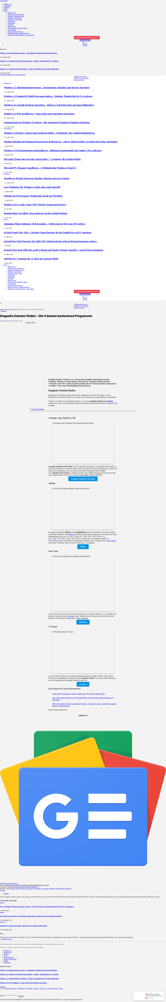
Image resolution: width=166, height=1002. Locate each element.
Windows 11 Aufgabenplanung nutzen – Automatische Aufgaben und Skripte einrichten (28, 53)
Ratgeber (6, 7)
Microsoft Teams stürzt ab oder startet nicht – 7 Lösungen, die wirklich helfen (42, 159)
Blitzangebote (84, 40)
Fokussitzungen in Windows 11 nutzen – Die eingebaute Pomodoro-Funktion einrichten (47, 122)
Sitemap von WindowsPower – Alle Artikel (21, 35)
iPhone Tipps (12, 26)
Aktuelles (10, 25)
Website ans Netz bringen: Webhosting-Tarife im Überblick (33, 196)
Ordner (110, 401)
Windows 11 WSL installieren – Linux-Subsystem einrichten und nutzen (39, 113)
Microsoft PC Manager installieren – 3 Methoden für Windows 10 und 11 (40, 168)
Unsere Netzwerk (52, 988)
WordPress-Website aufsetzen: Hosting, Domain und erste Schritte (36, 178)
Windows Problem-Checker (16, 16)
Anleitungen (7, 6)
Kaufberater (11, 21)
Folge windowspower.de (15, 31)
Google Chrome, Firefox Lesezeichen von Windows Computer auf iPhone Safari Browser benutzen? (40, 888)
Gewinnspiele (12, 30)
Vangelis (4, 321)
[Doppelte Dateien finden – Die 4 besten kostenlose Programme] (83, 349)
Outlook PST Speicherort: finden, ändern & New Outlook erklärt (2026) (78, 694)
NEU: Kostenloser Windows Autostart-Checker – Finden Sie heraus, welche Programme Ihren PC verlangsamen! (37, 906)
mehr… (6, 11)
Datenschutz (21, 988)
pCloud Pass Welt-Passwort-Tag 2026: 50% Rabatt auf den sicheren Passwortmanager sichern (50, 241)
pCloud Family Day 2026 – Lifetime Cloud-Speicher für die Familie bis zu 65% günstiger (48, 232)
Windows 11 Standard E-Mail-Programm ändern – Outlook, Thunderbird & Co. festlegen (29, 61)
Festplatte (71, 616)
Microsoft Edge (8, 957)
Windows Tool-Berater (15, 18)
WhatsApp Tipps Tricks (15, 19)
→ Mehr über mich (6, 939)
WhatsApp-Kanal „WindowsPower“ (19, 33)
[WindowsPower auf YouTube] (85, 43)
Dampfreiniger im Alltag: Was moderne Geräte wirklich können (35, 213)
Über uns (43, 988)
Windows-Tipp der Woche (16, 14)
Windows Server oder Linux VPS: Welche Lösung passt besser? (35, 204)
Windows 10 (11, 12)
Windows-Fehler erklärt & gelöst (87, 37)
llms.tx (61, 988)
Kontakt (36, 988)
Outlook (6, 954)
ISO (49, 539)
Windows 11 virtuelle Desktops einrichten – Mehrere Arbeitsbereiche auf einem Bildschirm (29, 69)
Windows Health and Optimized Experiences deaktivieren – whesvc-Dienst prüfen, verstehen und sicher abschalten (60, 141)
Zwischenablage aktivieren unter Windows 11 (25, 887)
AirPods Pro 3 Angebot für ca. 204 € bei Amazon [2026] (31, 258)
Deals (5, 9)
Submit (21, 996)
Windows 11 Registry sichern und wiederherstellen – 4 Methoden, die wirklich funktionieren (49, 133)
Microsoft (72, 534)
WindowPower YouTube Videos (17, 28)
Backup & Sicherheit (10, 959)
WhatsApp (7, 962)
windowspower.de (10, 988)
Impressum (29, 988)
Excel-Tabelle (111, 541)
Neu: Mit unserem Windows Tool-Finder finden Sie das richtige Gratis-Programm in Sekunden (31, 916)
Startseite (2, 309)
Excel (5, 955)
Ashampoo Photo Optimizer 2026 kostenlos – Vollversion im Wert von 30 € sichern (44, 224)
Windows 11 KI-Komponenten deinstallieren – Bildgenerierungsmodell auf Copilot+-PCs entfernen (53, 150)
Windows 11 (7, 4)
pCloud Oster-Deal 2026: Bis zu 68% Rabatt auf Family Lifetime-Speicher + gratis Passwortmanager (54, 250)
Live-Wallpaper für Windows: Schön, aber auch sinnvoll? (32, 187)
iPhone (6, 961)
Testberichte (11, 23)
